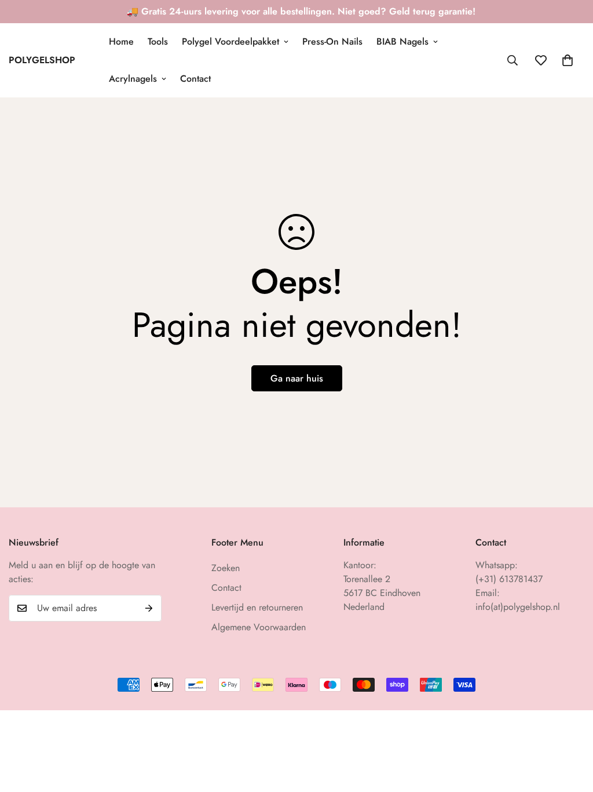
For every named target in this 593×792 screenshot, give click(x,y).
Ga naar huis (296, 378)
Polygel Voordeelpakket (230, 41)
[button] (567, 60)
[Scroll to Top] (570, 728)
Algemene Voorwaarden (258, 627)
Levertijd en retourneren (257, 607)
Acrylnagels (133, 78)
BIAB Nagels (402, 41)
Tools (158, 41)
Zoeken (225, 568)
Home (121, 41)
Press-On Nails (332, 41)
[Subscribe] (149, 608)
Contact (195, 78)
